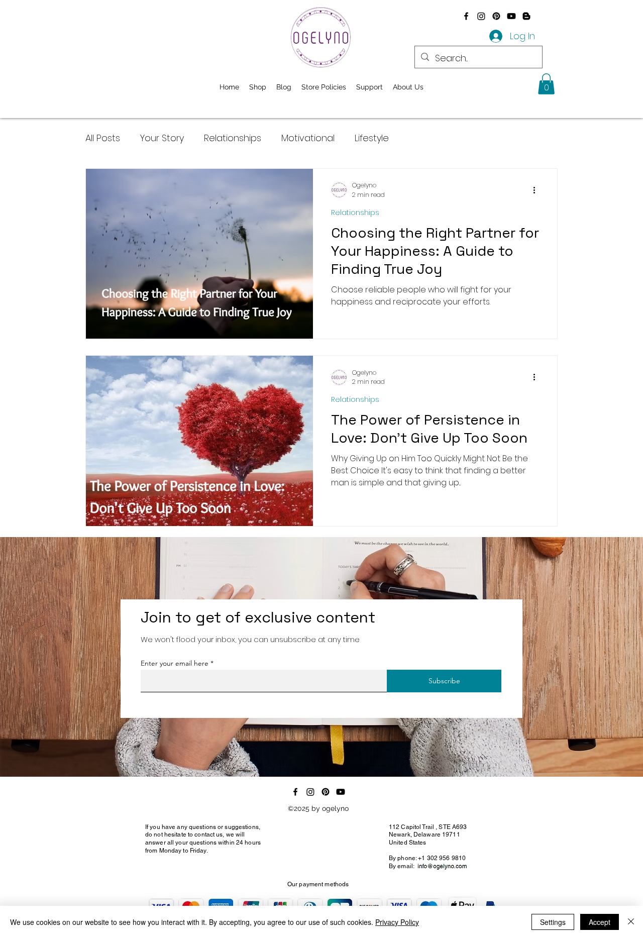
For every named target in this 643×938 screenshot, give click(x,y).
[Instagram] (481, 16)
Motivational (308, 138)
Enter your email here (174, 663)
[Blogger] (526, 16)
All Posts (102, 138)
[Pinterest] (496, 16)
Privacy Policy (397, 922)
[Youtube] (511, 16)
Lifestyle (372, 138)
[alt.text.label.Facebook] (466, 16)
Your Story (162, 138)
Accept (599, 922)
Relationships (232, 138)
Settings (553, 922)
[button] (546, 83)
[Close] (631, 922)
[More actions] (537, 190)
